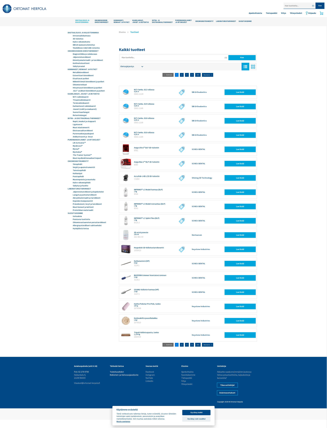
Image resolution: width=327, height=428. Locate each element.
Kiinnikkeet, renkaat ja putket (122, 21)
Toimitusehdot (117, 371)
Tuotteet (134, 32)
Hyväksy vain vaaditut (196, 419)
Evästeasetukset (227, 392)
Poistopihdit (78, 176)
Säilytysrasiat (79, 66)
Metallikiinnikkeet (81, 72)
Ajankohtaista (255, 13)
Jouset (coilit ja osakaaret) (85, 109)
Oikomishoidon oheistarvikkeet (101, 21)
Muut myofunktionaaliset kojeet (87, 158)
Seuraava (206, 75)
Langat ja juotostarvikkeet (85, 194)
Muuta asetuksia (123, 421)
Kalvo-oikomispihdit (82, 182)
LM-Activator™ (79, 142)
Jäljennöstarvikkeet (82, 57)
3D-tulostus (78, 38)
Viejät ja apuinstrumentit (84, 167)
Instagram (150, 375)
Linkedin (149, 381)
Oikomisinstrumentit (204, 21)
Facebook (150, 371)
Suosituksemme (188, 375)
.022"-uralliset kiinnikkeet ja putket (89, 90)
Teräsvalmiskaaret (81, 103)
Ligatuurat (77, 124)
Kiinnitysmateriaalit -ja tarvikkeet (88, 60)
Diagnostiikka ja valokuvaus (85, 54)
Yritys (283, 13)
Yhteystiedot (296, 13)
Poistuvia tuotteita (81, 219)
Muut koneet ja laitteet (83, 207)
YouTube (149, 378)
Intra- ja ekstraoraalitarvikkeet (162, 21)
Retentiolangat (80, 115)
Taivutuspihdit (79, 170)
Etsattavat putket (81, 78)
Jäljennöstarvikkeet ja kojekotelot (88, 191)
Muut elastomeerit (81, 127)
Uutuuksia (77, 216)
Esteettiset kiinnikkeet (83, 75)
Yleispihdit (77, 164)
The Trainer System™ (82, 155)
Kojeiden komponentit (83, 201)
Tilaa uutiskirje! (227, 385)
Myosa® (76, 149)
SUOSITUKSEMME (245, 21)
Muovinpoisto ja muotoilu (84, 179)
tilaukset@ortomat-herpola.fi (87, 383)
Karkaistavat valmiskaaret (84, 106)
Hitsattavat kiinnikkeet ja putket (87, 87)
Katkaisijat (77, 173)
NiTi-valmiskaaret (81, 97)
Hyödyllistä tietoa (81, 228)
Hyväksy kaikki (196, 412)
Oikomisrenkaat (80, 84)
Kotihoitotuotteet (81, 63)
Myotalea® (77, 152)
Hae (320, 5)
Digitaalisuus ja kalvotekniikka (82, 21)
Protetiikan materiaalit (83, 210)
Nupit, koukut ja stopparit (84, 121)
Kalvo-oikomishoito (81, 41)
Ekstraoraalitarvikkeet (83, 130)
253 (198, 75)
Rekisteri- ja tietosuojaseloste (124, 375)
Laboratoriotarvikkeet (226, 21)
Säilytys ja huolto (80, 185)
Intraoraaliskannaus (81, 35)
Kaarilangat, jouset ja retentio (140, 21)
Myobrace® (78, 145)
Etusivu (122, 32)
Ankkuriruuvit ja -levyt (83, 136)
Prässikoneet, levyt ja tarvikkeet (87, 204)
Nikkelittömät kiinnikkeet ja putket (88, 81)
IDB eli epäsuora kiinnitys (84, 44)
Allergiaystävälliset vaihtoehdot (87, 225)
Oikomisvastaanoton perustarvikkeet (89, 222)
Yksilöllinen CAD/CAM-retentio (86, 48)
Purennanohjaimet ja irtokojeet (183, 21)
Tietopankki (271, 13)
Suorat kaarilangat (81, 112)
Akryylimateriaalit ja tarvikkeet (86, 198)
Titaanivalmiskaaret (82, 100)
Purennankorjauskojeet (83, 133)
